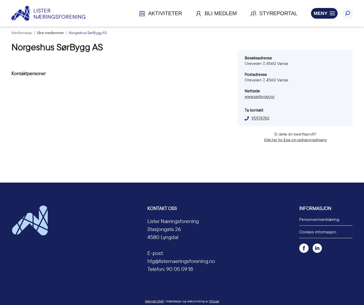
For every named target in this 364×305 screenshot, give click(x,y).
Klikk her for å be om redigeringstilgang (295, 139)
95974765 (260, 118)
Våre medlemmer (51, 32)
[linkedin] (317, 247)
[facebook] (304, 247)
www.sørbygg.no (259, 96)
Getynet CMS (154, 301)
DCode (214, 301)
